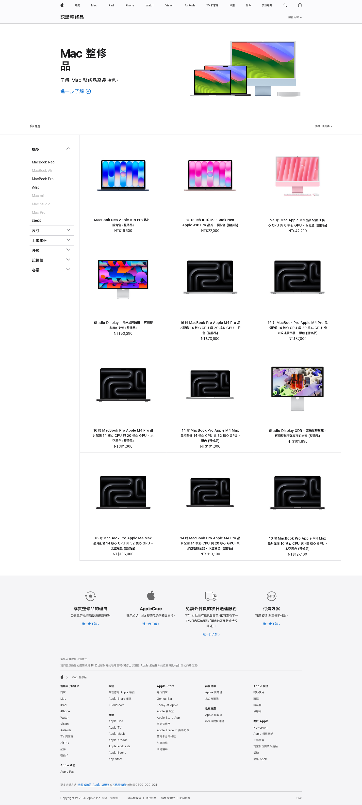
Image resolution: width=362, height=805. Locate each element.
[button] (285, 5)
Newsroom (260, 727)
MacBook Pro (42, 179)
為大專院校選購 (214, 721)
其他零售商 (119, 784)
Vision (64, 723)
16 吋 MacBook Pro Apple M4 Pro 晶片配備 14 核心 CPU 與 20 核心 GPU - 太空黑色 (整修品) (123, 435)
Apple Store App (168, 717)
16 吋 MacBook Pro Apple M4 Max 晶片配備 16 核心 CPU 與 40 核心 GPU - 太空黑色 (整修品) (297, 543)
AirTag (64, 742)
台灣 (299, 798)
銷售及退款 (168, 798)
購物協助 (162, 749)
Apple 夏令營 (165, 711)
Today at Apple (167, 705)
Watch (64, 717)
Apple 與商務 (213, 692)
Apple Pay (67, 771)
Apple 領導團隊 (263, 733)
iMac (36, 187)
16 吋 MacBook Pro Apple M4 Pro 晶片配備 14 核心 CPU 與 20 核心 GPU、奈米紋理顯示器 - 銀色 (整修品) (298, 328)
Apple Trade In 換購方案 (173, 730)
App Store (116, 759)
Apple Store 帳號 (120, 698)
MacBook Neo (43, 162)
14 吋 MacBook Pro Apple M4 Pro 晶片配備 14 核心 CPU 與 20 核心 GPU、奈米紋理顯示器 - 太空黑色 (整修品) (210, 543)
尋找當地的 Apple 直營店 (94, 784)
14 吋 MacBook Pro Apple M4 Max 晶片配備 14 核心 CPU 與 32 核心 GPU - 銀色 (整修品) (210, 435)
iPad (63, 705)
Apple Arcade (118, 740)
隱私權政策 (134, 798)
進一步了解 (90, 624)
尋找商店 (162, 692)
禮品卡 (64, 755)
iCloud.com (116, 705)
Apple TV (115, 727)
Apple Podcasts (119, 746)
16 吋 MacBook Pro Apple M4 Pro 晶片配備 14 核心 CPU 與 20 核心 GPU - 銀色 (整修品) (210, 328)
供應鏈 (257, 711)
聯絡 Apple (260, 759)
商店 (63, 692)
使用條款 (151, 798)
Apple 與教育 (213, 715)
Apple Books (117, 752)
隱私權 (257, 705)
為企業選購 (212, 698)
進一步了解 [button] (75, 91)
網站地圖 (185, 798)
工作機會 (258, 740)
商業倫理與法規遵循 (265, 746)
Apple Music (117, 733)
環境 (256, 698)
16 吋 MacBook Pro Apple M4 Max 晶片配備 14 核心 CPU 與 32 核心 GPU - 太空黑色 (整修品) (123, 543)
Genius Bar (164, 698)
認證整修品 (72, 17)
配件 (63, 749)
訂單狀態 (162, 742)
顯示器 (36, 221)
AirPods (65, 730)
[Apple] (62, 677)
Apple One (116, 721)
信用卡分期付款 (166, 736)
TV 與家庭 (66, 736)
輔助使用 (258, 692)
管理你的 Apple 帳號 (122, 692)
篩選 (37, 126)
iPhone (65, 711)
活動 (256, 752)
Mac (63, 698)
